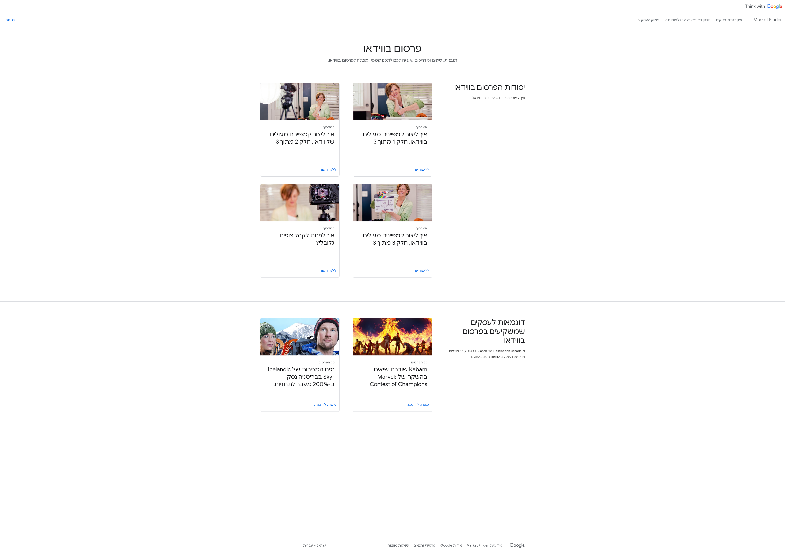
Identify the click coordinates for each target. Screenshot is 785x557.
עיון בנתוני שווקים (729, 20)
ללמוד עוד (421, 170)
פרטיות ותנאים (424, 545)
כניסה (10, 20)
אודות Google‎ (451, 545)
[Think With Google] (763, 6)
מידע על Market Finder (484, 545)
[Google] (517, 545)
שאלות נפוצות (398, 545)
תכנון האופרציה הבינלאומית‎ (689, 20)
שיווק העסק (650, 20)
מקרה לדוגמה (418, 405)
